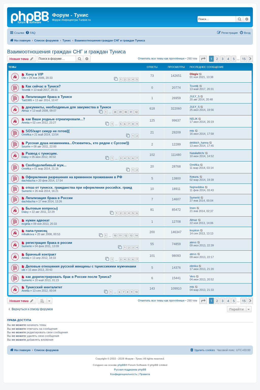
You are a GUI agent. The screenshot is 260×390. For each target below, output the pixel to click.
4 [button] (228, 58)
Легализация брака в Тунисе (49, 97)
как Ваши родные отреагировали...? (55, 119)
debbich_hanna (199, 142)
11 (120, 235)
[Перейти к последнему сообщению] (200, 74)
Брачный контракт (41, 254)
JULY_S (195, 96)
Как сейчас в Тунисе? (43, 86)
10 (115, 235)
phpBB (122, 365)
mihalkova (28, 234)
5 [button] (234, 58)
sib (23, 269)
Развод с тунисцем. (42, 153)
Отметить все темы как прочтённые (161, 58)
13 (131, 235)
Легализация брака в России (49, 198)
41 (131, 112)
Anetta (25, 122)
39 (120, 112)
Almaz (25, 110)
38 (115, 112)
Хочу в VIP (34, 74)
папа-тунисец (36, 231)
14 (136, 235)
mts (192, 130)
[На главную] (30, 16)
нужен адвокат (38, 220)
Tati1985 (27, 100)
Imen (193, 207)
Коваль (194, 176)
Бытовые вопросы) (42, 208)
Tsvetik (26, 89)
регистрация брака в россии (49, 243)
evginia (26, 223)
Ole (24, 77)
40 (125, 112)
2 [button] (217, 58)
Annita (25, 257)
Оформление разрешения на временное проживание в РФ (74, 177)
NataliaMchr (197, 153)
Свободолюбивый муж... (46, 165)
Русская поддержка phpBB (130, 369)
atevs (193, 242)
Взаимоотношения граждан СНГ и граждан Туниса (66, 51)
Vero (192, 276)
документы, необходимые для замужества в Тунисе (68, 107)
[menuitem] (30, 33)
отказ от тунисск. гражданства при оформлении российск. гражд (79, 187)
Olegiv (194, 74)
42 (136, 112)
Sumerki (27, 190)
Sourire (26, 146)
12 (125, 235)
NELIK (194, 118)
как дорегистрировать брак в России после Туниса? (68, 277)
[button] (203, 59)
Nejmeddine (197, 187)
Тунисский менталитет (44, 287)
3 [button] (222, 58)
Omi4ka (26, 134)
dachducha (28, 180)
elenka (194, 265)
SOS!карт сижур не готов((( (48, 131)
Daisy (25, 156)
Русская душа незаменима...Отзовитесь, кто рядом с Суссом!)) (77, 143)
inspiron (194, 230)
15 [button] (244, 58)
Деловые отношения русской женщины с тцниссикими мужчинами (81, 266)
